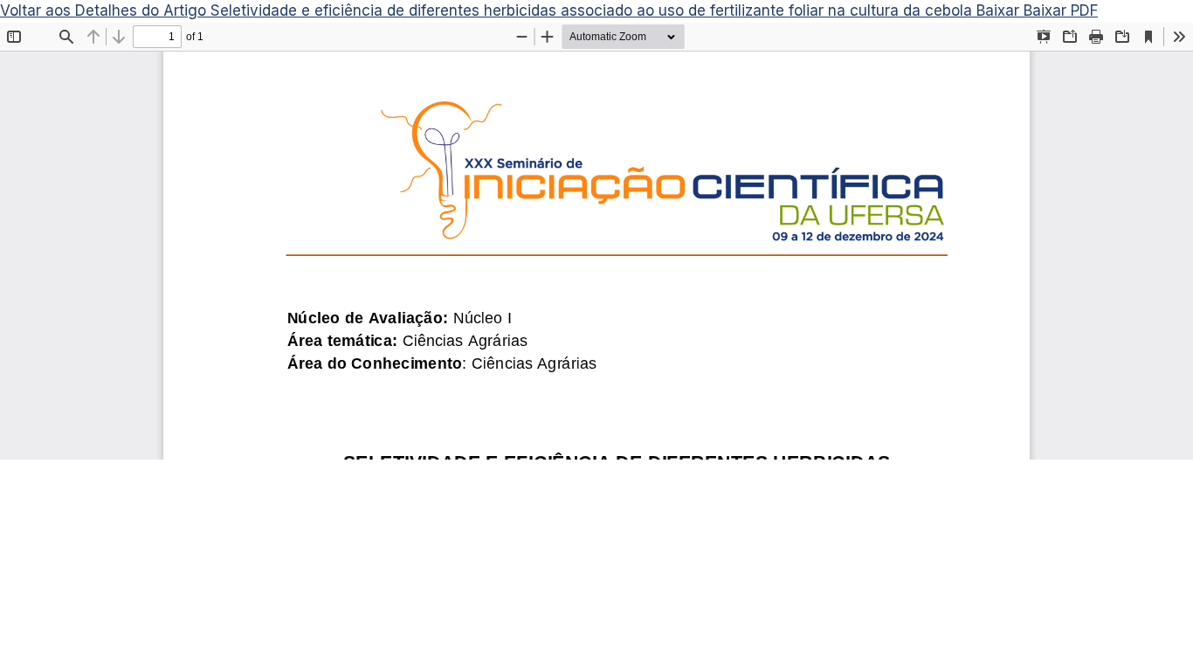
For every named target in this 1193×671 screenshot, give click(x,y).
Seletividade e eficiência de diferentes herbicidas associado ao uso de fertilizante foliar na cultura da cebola (593, 10)
